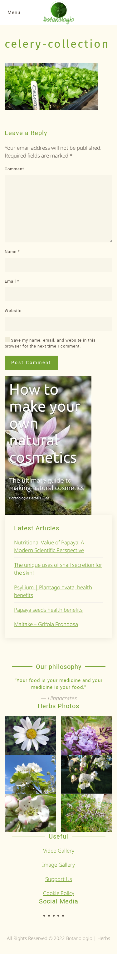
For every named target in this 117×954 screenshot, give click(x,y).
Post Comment (31, 362)
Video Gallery (58, 850)
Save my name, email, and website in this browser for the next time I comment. (50, 343)
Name (12, 251)
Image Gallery (58, 864)
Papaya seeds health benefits (48, 609)
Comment (14, 169)
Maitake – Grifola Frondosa (46, 624)
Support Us (58, 879)
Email (12, 281)
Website (13, 310)
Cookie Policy (58, 893)
